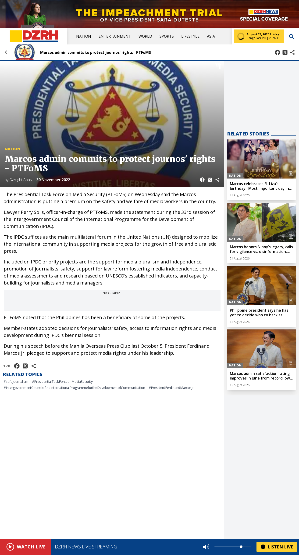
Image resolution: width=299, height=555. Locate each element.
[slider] (241, 546)
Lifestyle (190, 36)
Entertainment (115, 36)
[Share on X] (285, 52)
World (145, 36)
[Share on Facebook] (277, 52)
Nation (83, 36)
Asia (211, 36)
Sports (167, 36)
